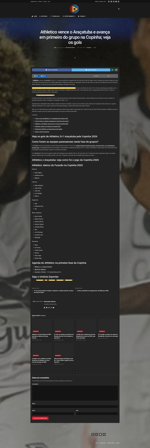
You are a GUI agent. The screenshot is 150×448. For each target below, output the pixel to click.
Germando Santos (70, 47)
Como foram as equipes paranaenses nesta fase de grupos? (52, 121)
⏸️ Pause (43, 76)
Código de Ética (110, 443)
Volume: (108, 76)
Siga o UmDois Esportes (42, 132)
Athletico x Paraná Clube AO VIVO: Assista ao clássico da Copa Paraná (41, 336)
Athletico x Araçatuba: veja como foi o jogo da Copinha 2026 (51, 124)
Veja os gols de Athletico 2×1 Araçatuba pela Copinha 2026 (51, 118)
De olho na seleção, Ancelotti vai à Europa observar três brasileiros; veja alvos (64, 336)
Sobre (96, 443)
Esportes (89, 47)
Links (49, 1)
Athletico (36, 80)
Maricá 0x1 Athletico (40, 269)
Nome (34, 403)
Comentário (35, 384)
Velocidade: (96, 76)
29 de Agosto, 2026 (37, 340)
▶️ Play (36, 76)
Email (34, 410)
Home (35, 16)
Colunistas (40, 1)
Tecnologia (55, 16)
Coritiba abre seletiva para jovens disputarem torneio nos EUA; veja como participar (85, 336)
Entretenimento (70, 16)
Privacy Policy (103, 443)
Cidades (82, 16)
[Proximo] (76, 370)
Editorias (44, 16)
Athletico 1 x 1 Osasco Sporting (43, 267)
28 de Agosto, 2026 (103, 338)
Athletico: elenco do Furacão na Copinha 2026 (47, 126)
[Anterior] (73, 370)
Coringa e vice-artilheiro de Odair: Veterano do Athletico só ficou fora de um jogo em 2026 (41, 360)
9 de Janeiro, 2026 (81, 47)
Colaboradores (33, 1)
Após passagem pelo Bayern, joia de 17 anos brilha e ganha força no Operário (64, 360)
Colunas (45, 1)
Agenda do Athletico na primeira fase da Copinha (48, 129)
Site (77, 410)
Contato (118, 443)
